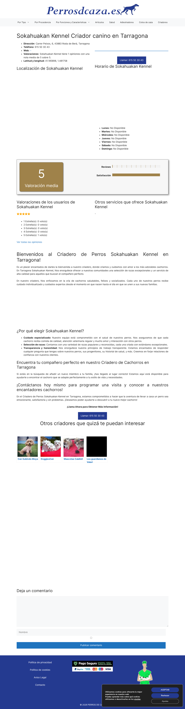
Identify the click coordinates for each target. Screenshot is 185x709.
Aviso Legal (40, 677)
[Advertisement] (131, 97)
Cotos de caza (146, 22)
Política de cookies (40, 669)
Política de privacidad (40, 662)
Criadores (163, 22)
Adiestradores (127, 22)
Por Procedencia (43, 22)
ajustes (137, 699)
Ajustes (165, 701)
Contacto (40, 685)
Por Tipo (22, 22)
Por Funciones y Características (71, 22)
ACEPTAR (165, 690)
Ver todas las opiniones (29, 242)
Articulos (99, 22)
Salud (112, 22)
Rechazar (165, 695)
